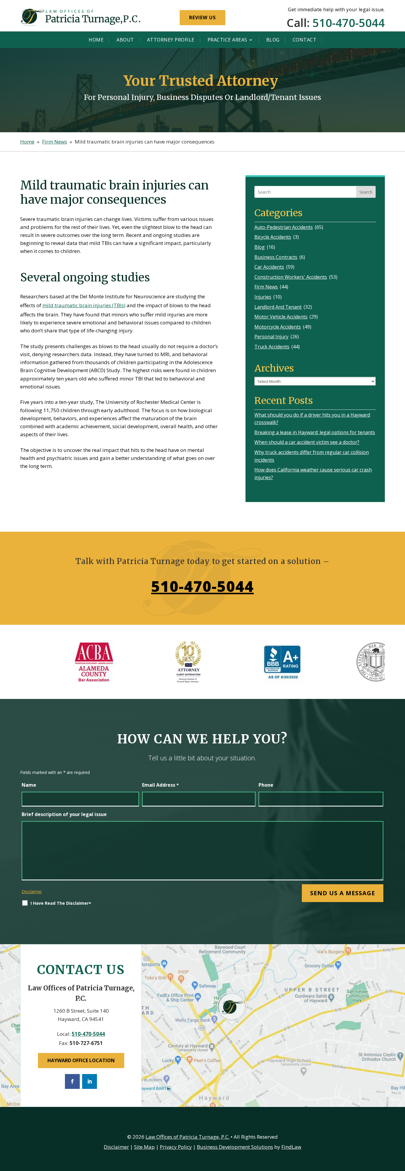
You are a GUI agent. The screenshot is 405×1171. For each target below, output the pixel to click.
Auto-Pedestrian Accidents (283, 227)
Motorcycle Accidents (277, 327)
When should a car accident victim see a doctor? (306, 442)
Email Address (160, 785)
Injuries (262, 297)
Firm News (266, 286)
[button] (399, 1128)
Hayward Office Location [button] (81, 1060)
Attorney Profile (170, 40)
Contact (305, 40)
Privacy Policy (176, 1146)
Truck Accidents (271, 346)
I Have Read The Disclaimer (61, 903)
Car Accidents (269, 267)
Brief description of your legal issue (64, 814)
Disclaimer (32, 891)
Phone (266, 785)
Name (29, 785)
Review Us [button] (202, 17)
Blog (273, 40)
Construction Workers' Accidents (290, 277)
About (125, 40)
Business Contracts (275, 257)
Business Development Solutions (235, 1146)
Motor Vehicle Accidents (280, 316)
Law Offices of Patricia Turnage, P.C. (187, 1136)
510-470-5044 (348, 22)
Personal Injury (271, 336)
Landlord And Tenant (278, 307)
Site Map (144, 1146)
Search (365, 192)
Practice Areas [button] (227, 40)
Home (96, 40)
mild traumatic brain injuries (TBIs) (83, 305)
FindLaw (291, 1146)
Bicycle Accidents (272, 237)
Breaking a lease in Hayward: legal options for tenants (314, 432)
